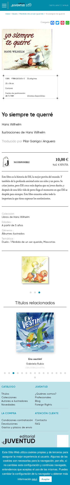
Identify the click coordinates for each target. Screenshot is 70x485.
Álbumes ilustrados (13, 233)
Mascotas (49, 241)
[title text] (21, 5)
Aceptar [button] (45, 479)
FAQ (37, 423)
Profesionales (43, 397)
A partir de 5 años (12, 225)
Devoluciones (9, 423)
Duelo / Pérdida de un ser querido (27, 14)
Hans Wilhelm (11, 124)
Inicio (7, 14)
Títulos (5, 393)
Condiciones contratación (17, 420)
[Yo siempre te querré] (35, 49)
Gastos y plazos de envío (16, 427)
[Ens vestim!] (35, 332)
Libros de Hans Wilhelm (16, 216)
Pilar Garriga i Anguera (39, 141)
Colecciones (9, 397)
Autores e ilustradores (14, 400)
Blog (37, 400)
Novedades (8, 404)
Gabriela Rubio (35, 363)
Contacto (41, 420)
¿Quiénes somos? (45, 393)
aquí (34, 479)
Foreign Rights (43, 404)
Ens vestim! (35, 359)
